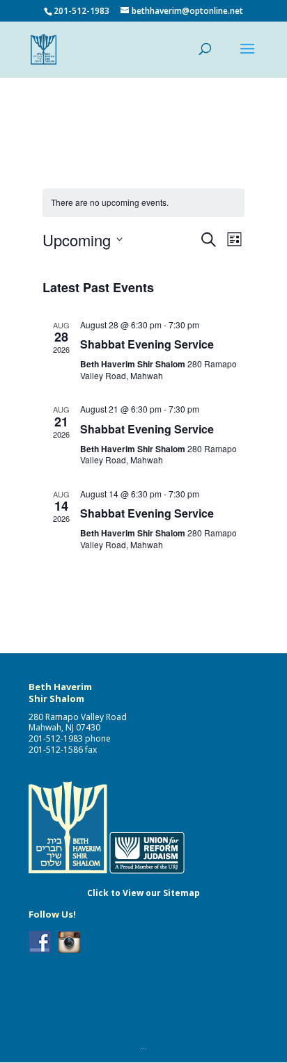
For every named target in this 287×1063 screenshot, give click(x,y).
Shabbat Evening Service (147, 344)
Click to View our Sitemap (143, 893)
